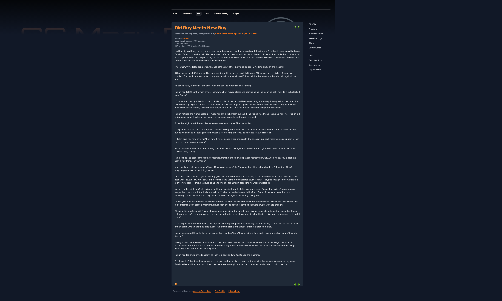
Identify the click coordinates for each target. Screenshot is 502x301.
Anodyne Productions (202, 291)
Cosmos (185, 38)
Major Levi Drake (250, 34)
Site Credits (220, 291)
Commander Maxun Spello (227, 34)
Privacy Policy (234, 291)
